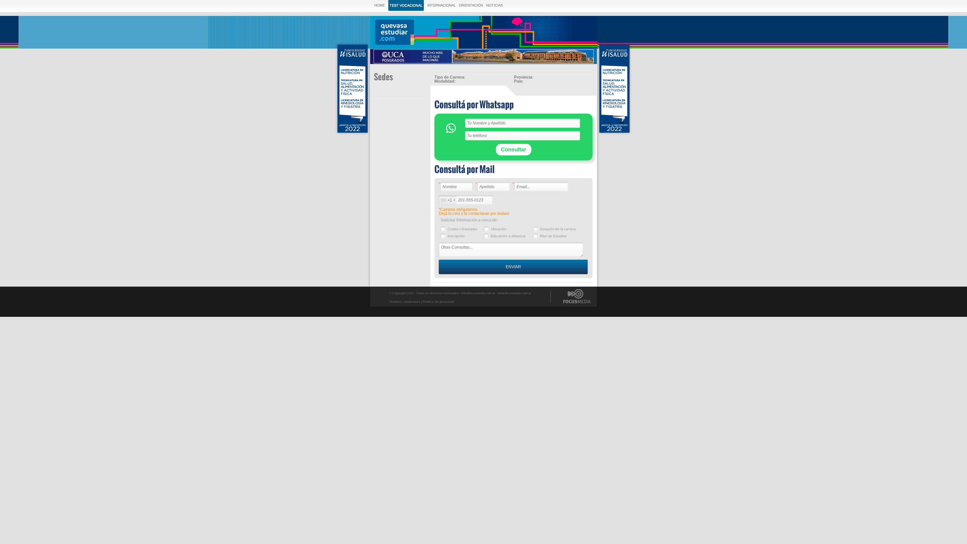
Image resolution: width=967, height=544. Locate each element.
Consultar (513, 149)
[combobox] (448, 200)
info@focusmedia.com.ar (478, 293)
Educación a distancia (508, 236)
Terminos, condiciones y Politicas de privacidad (421, 302)
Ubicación (498, 229)
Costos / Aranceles (462, 229)
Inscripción (456, 236)
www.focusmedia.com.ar (514, 293)
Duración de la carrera (558, 229)
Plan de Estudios (553, 236)
